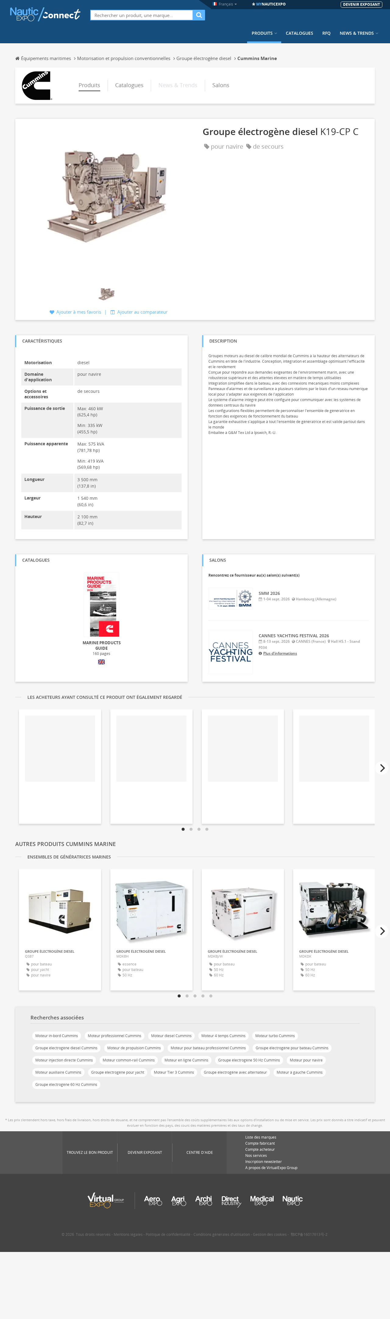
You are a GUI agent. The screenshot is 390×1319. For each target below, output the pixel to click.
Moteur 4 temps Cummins (223, 1035)
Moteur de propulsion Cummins (134, 1048)
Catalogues (299, 33)
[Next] (381, 768)
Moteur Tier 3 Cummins (174, 1072)
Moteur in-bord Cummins (56, 1035)
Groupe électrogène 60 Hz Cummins (66, 1084)
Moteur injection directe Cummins (64, 1060)
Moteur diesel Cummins (171, 1035)
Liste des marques (260, 1137)
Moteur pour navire (306, 1060)
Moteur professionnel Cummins (114, 1035)
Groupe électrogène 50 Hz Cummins (249, 1060)
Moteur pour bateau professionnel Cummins (208, 1048)
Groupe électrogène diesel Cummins (66, 1048)
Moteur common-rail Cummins (129, 1060)
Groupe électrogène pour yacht (117, 1072)
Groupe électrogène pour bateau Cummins (292, 1048)
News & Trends (357, 33)
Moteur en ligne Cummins (186, 1060)
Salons (220, 85)
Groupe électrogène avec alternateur (235, 1072)
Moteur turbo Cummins (275, 1035)
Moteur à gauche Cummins (300, 1072)
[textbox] (141, 15)
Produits (262, 33)
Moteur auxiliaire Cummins (58, 1072)
